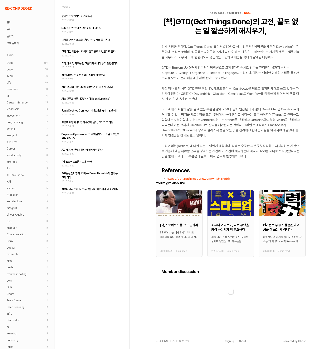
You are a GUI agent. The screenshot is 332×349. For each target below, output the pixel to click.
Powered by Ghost (294, 341)
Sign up (230, 341)
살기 (9, 22)
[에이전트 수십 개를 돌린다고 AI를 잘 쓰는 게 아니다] (282, 223)
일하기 (10, 36)
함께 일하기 (13, 43)
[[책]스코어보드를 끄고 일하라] (179, 223)
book (247, 13)
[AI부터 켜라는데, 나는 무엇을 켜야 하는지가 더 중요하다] (231, 223)
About (242, 341)
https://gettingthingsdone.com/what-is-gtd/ (198, 178)
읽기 (9, 29)
